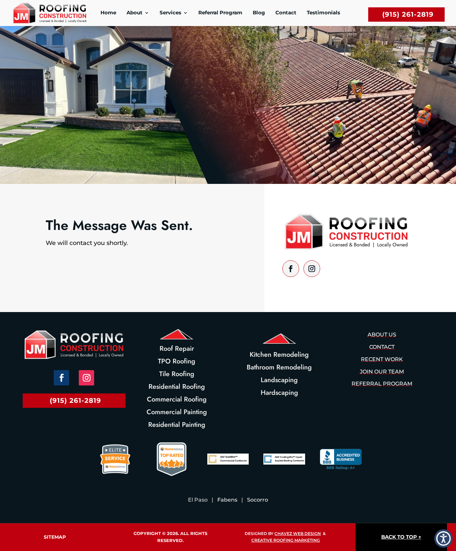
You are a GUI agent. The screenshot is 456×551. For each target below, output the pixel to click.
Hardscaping (279, 392)
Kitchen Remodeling (279, 354)
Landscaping (279, 380)
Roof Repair (177, 348)
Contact (285, 13)
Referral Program (220, 13)
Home (108, 13)
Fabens (227, 500)
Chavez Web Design (297, 533)
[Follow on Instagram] (311, 268)
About (135, 13)
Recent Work (382, 359)
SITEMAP (55, 537)
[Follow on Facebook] (290, 268)
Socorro (257, 500)
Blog (259, 13)
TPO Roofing (176, 361)
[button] (443, 538)
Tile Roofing (176, 374)
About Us (382, 334)
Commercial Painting (177, 412)
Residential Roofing (177, 386)
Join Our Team (382, 371)
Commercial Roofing (177, 399)
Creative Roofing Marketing (285, 540)
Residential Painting (176, 425)
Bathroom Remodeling (279, 367)
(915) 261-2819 (408, 14)
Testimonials (323, 13)
